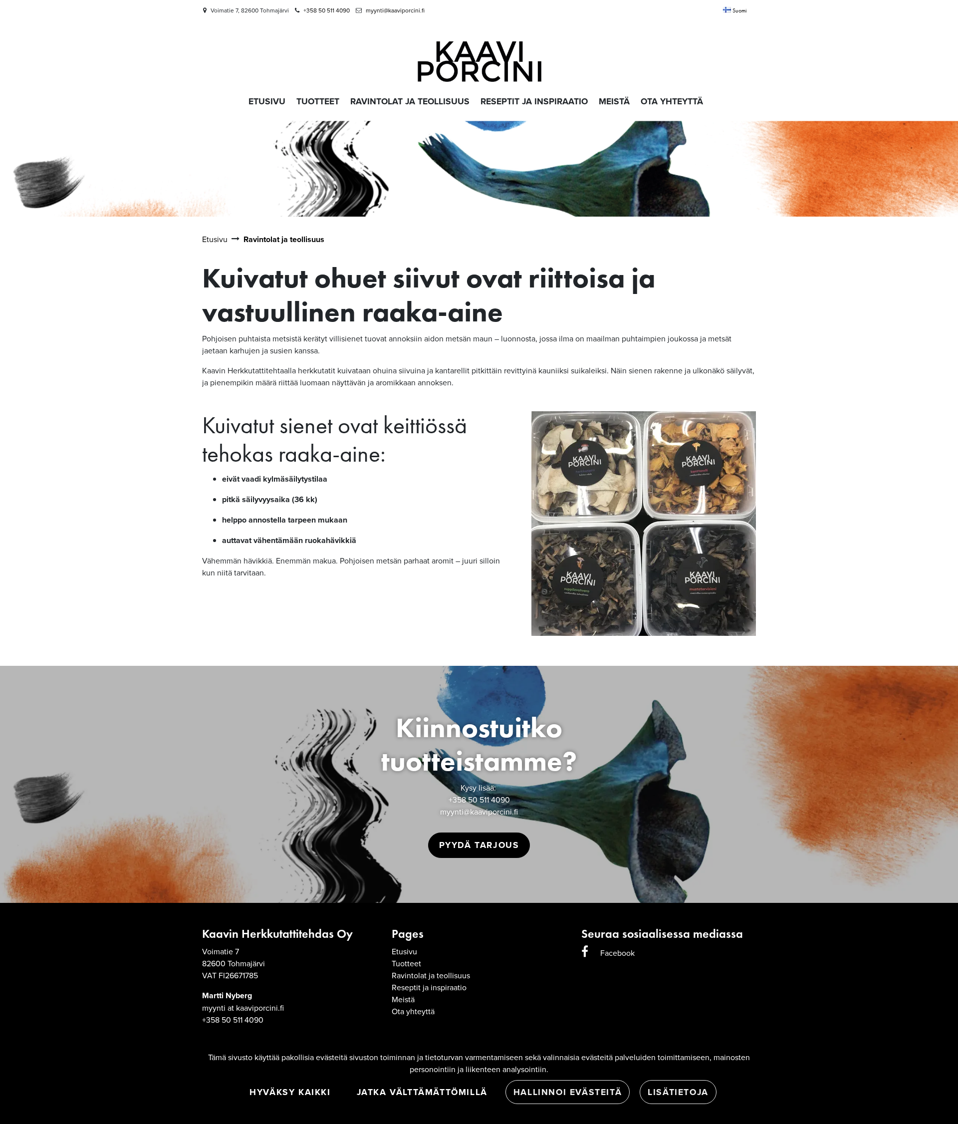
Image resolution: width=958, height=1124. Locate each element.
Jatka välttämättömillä (422, 1092)
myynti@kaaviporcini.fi (395, 10)
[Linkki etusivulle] (479, 55)
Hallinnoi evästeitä (567, 1092)
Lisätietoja (678, 1092)
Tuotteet (406, 963)
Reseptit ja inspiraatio (429, 987)
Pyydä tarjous (479, 845)
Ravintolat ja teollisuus (431, 975)
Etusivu (404, 951)
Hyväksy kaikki (289, 1092)
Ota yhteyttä (413, 1011)
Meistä (403, 999)
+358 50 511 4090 (326, 10)
